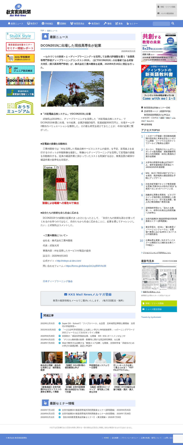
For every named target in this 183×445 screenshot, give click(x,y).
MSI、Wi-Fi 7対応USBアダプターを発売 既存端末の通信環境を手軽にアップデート (161, 175)
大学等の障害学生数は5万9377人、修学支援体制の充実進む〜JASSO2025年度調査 (160, 164)
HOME (106, 438)
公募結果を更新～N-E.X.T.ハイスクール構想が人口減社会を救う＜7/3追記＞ (161, 242)
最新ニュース (17, 23)
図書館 (63, 23)
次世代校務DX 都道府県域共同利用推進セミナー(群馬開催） (161, 220)
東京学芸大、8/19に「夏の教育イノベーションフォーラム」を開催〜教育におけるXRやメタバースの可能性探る (161, 230)
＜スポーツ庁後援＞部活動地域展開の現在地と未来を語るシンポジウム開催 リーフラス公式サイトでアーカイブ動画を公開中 (161, 139)
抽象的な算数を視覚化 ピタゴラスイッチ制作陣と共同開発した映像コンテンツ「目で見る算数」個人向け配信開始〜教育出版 (161, 198)
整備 (109, 23)
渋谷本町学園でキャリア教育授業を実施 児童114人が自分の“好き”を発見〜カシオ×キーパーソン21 (161, 186)
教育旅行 (96, 23)
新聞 (162, 118)
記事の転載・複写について (151, 438)
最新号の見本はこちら (151, 292)
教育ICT (34, 23)
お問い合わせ (169, 438)
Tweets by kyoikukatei (151, 317)
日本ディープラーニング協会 (58, 281)
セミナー (134, 23)
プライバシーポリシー (129, 438)
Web (168, 118)
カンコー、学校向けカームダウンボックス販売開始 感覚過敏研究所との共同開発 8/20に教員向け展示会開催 (161, 153)
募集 (121, 23)
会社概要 (115, 438)
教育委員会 (79, 23)
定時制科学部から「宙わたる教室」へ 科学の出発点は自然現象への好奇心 (161, 210)
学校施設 (49, 23)
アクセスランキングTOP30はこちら (157, 253)
